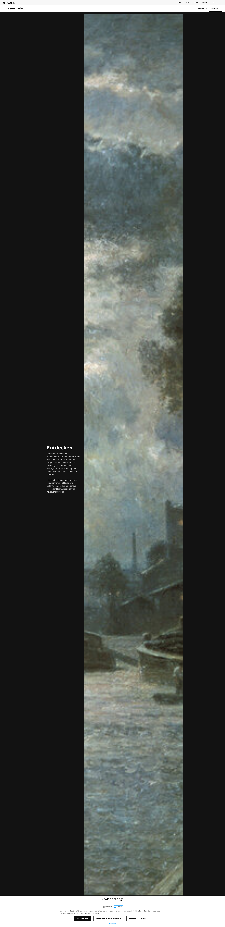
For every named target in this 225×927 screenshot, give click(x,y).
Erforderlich (108, 906)
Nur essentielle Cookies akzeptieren (108, 919)
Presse (187, 3)
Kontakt (204, 3)
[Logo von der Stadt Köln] (9, 2)
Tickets (196, 3)
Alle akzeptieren (82, 919)
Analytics (119, 906)
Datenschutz (112, 923)
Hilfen (180, 3)
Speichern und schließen (138, 919)
